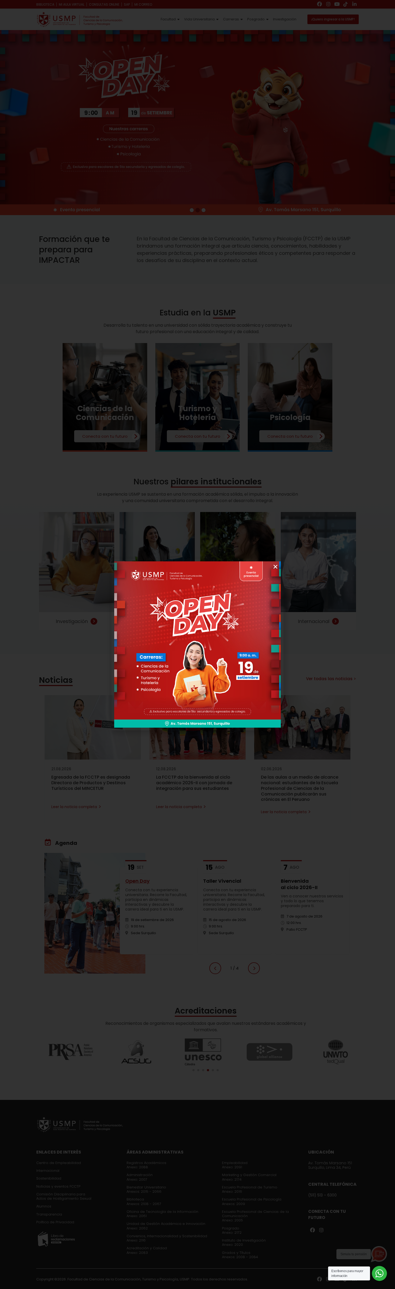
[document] (197, 644)
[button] (275, 566)
